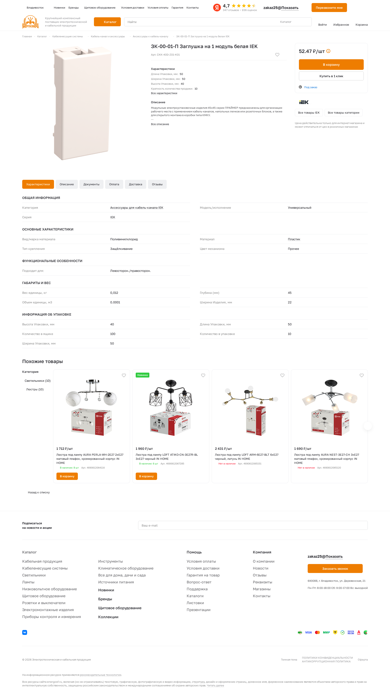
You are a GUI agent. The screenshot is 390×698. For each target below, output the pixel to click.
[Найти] (306, 21)
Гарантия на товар (203, 575)
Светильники (38, 380)
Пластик (294, 239)
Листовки (195, 602)
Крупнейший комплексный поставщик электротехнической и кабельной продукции (66, 21)
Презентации (198, 609)
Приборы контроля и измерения (51, 616)
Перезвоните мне (329, 7)
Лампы (28, 582)
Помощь (194, 552)
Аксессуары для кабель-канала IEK (136, 207)
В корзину (331, 65)
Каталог (29, 552)
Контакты (261, 596)
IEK (112, 217)
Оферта (363, 659)
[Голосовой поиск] (299, 22)
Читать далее (215, 685)
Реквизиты (262, 582)
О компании (263, 561)
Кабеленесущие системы (45, 568)
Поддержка (197, 589)
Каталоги (195, 596)
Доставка (135, 184)
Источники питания (116, 582)
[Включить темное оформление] (355, 7)
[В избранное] (277, 55)
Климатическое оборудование (125, 568)
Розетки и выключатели (43, 602)
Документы (91, 184)
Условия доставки (203, 568)
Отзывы (157, 184)
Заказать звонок (335, 568)
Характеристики (38, 184)
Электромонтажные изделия (48, 609)
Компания (262, 552)
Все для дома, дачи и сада (122, 575)
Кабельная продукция (42, 561)
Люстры (35, 389)
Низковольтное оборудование (49, 589)
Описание (67, 184)
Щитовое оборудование (43, 596)
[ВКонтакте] (25, 633)
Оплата (114, 184)
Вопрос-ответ (199, 582)
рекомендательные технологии (100, 674)
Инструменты (110, 561)
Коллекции (108, 617)
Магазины (262, 589)
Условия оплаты (201, 561)
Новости (260, 568)
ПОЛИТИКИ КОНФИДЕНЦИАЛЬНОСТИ (327, 657)
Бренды (105, 599)
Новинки (106, 590)
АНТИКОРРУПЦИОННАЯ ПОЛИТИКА (326, 661)
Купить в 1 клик (331, 76)
